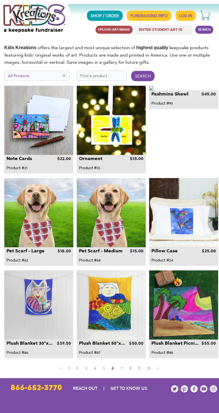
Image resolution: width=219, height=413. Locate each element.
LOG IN (185, 15)
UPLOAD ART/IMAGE (114, 29)
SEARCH (204, 29)
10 (149, 368)
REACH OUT (85, 388)
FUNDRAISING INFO (149, 15)
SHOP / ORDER (105, 15)
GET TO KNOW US (128, 388)
